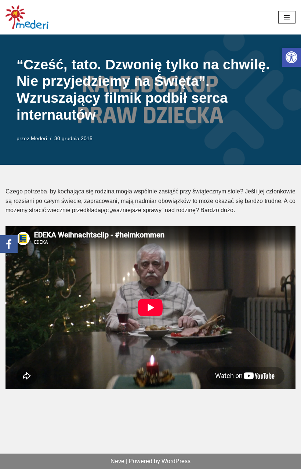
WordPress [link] (176, 461)
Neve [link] (117, 461)
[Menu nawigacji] (286, 17)
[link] (291, 57)
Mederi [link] (39, 138)
